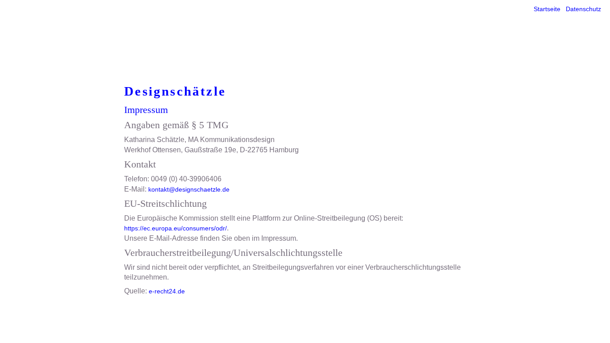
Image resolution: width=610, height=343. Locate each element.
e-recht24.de (167, 291)
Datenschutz (583, 9)
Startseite (547, 9)
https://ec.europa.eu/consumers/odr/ (175, 228)
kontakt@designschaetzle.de (189, 189)
